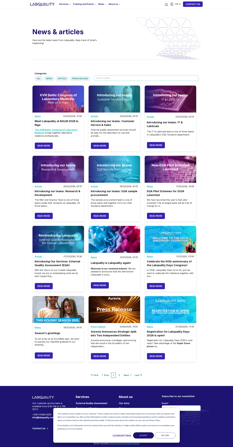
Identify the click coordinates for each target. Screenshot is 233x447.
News (101, 4)
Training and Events (83, 4)
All (38, 78)
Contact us (193, 4)
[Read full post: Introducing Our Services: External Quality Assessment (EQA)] (58, 239)
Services (63, 4)
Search (98, 73)
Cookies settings (122, 435)
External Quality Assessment (91, 403)
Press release (80, 78)
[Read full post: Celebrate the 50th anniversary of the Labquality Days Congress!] (170, 239)
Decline (165, 435)
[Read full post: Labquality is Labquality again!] (114, 239)
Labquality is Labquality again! (111, 263)
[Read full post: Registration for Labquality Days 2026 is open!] (170, 309)
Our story (124, 403)
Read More (43, 145)
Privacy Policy (116, 444)
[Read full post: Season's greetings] (58, 309)
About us (113, 4)
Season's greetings (47, 333)
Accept (143, 435)
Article (62, 78)
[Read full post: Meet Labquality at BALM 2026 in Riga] (58, 99)
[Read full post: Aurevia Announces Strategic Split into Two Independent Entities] (114, 309)
